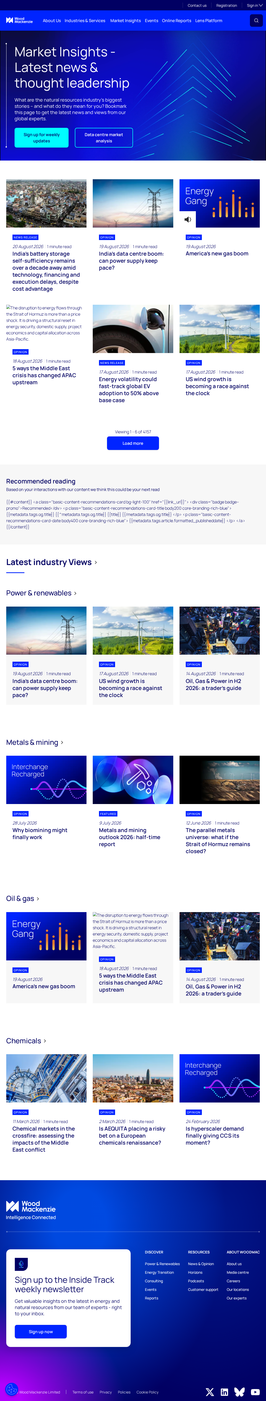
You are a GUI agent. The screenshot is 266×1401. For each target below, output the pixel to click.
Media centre (238, 1272)
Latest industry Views (49, 562)
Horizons (195, 1272)
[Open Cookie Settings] (11, 1389)
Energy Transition (159, 1272)
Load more (133, 443)
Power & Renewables (162, 1263)
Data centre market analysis (104, 138)
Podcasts (196, 1280)
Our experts (237, 1298)
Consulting (154, 1280)
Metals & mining (32, 742)
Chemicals (24, 1040)
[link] (133, 1210)
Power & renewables (39, 592)
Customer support (203, 1289)
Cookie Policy (147, 1392)
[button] (256, 20)
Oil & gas (20, 898)
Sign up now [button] (41, 1331)
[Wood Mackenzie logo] (19, 20)
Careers (233, 1280)
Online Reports (176, 20)
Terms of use (83, 1392)
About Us (52, 20)
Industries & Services (85, 20)
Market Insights (125, 20)
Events (151, 20)
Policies (124, 1392)
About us (234, 1263)
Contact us (197, 5)
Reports (151, 1298)
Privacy (106, 1392)
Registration (226, 5)
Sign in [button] (255, 5)
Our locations (238, 1289)
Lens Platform (208, 20)
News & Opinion (201, 1263)
